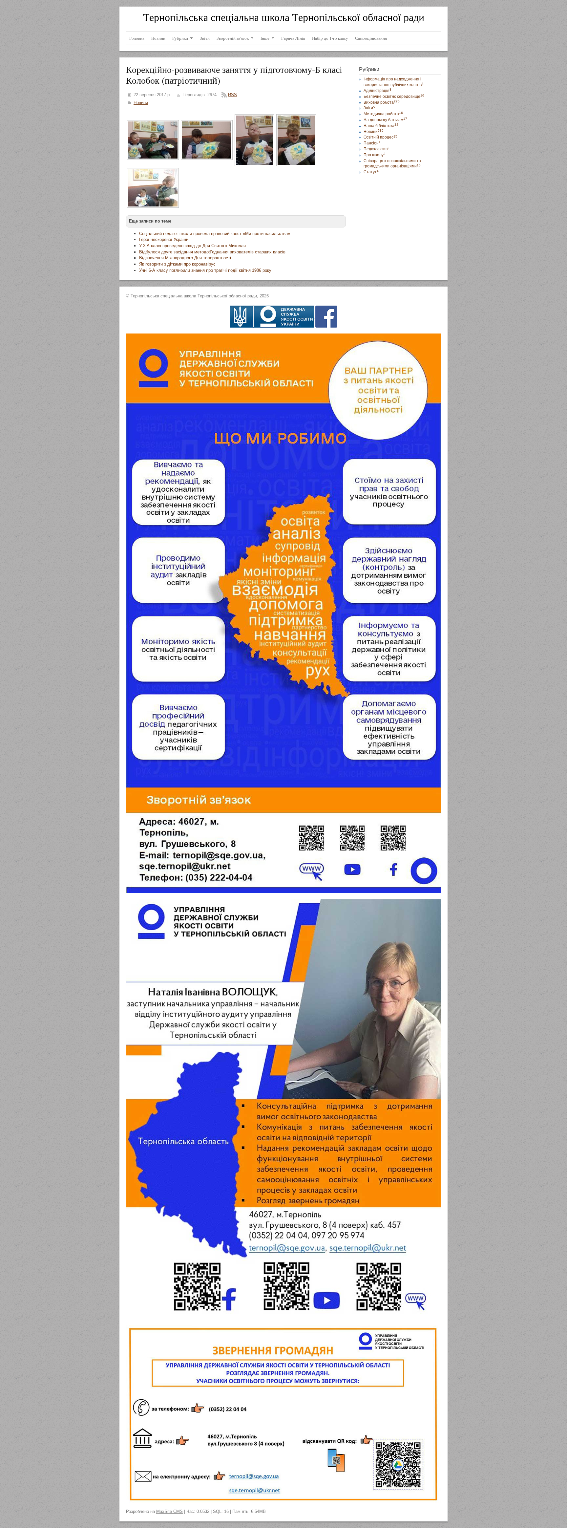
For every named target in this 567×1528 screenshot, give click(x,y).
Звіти (369, 108)
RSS (232, 94)
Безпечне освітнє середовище (394, 96)
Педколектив (376, 149)
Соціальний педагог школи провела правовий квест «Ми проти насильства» (214, 233)
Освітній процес (380, 137)
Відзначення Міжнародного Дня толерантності (185, 257)
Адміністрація (377, 90)
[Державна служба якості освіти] (272, 316)
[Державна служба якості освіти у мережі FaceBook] (326, 316)
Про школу (375, 155)
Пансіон (372, 143)
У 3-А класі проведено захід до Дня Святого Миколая (192, 245)
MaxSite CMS (169, 1511)
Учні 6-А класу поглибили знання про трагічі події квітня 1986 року (205, 270)
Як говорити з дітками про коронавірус (177, 264)
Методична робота (383, 114)
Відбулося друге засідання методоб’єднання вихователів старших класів (212, 251)
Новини (141, 102)
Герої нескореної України (163, 239)
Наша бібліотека (381, 125)
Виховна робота (382, 102)
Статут (371, 172)
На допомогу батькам (385, 120)
